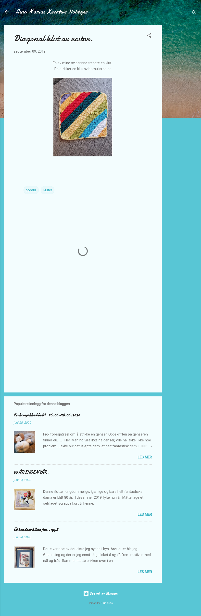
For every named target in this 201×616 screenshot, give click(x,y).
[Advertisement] (181, 99)
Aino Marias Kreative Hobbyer (52, 12)
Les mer (145, 457)
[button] (149, 36)
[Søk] (194, 13)
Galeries (108, 603)
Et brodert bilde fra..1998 (36, 529)
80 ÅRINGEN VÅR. (31, 472)
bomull (31, 190)
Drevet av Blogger (103, 593)
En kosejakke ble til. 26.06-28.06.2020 (47, 415)
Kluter (47, 190)
